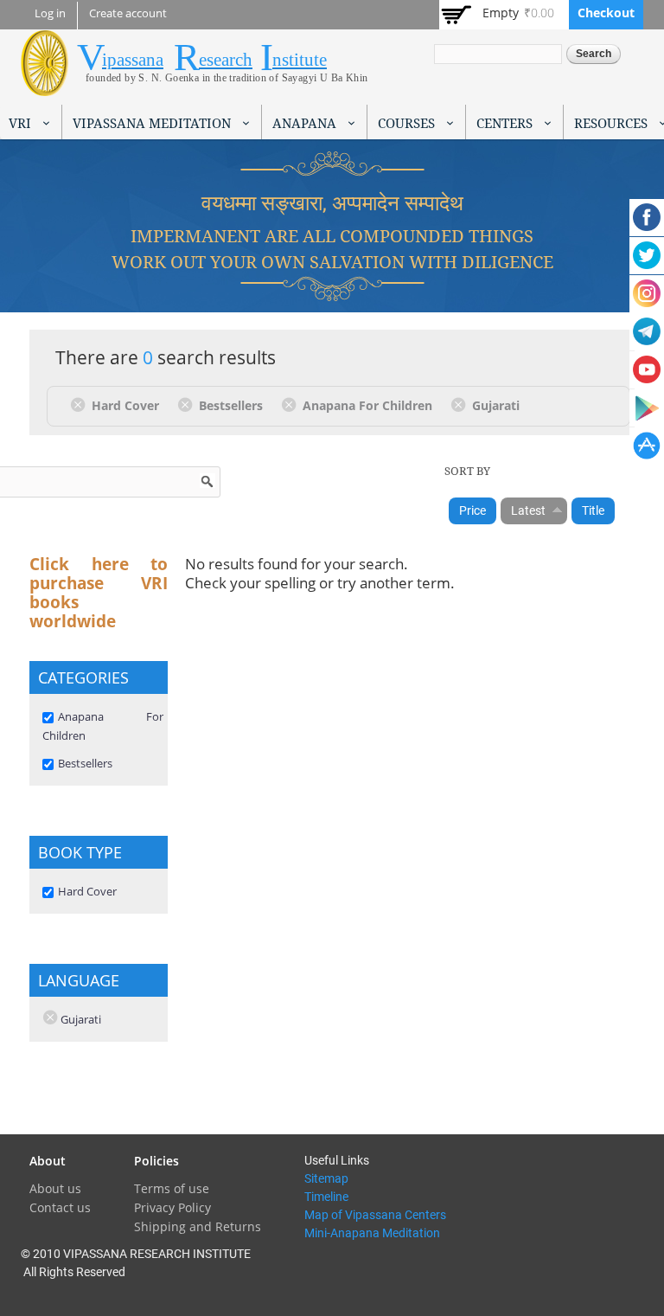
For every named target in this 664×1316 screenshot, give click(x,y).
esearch (225, 59)
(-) (81, 404)
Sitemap (326, 1178)
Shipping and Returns (197, 1226)
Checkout (606, 12)
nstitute (299, 59)
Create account (128, 13)
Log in (50, 13)
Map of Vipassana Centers (375, 1215)
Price (472, 510)
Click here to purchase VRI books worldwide (98, 592)
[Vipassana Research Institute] (44, 86)
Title (593, 510)
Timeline (326, 1197)
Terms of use (171, 1188)
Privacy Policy (172, 1207)
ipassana (132, 59)
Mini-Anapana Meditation (372, 1233)
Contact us (60, 1207)
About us (55, 1188)
